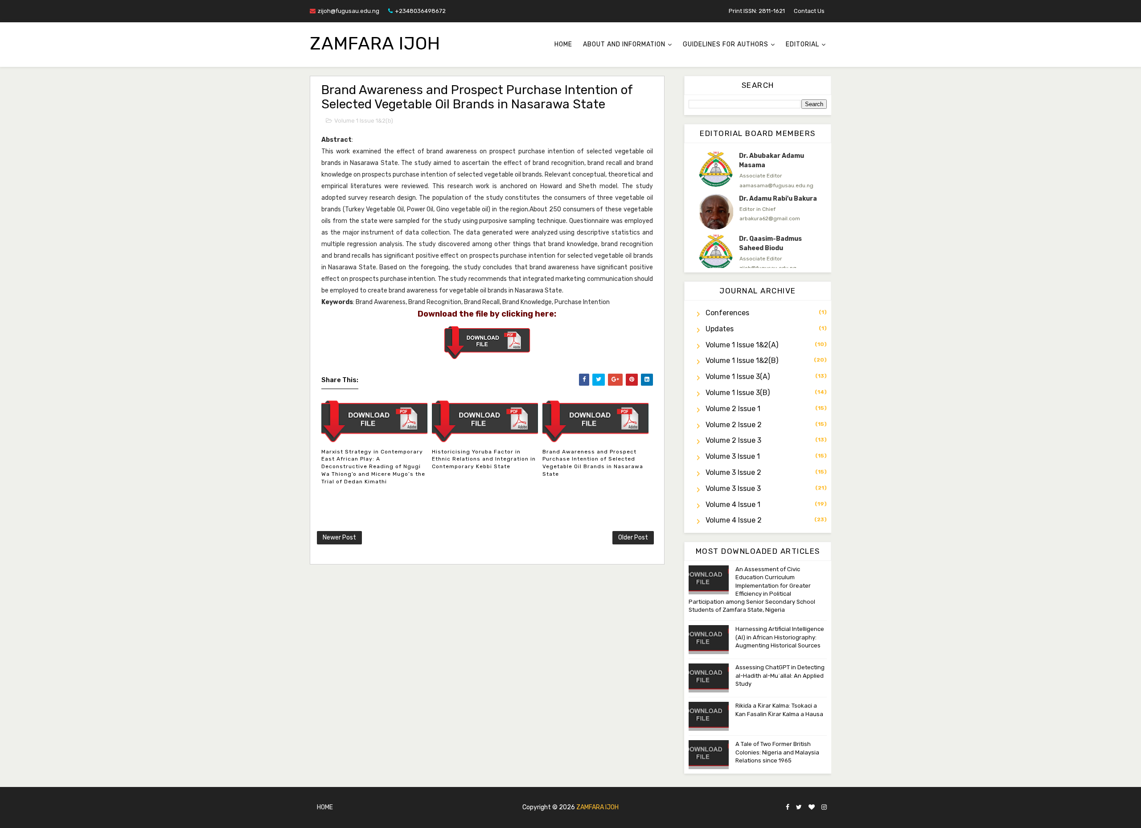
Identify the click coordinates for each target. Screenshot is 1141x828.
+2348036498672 (420, 11)
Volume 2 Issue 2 (734, 424)
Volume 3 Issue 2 (733, 472)
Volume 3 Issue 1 (733, 456)
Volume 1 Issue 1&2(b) (363, 120)
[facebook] (788, 807)
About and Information (624, 44)
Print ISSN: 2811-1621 (757, 11)
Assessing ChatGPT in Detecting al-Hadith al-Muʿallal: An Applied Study (780, 675)
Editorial (802, 44)
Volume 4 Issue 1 (733, 504)
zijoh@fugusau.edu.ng (348, 11)
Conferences (727, 313)
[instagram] (824, 807)
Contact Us (809, 11)
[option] (758, 170)
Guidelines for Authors (725, 44)
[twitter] (799, 807)
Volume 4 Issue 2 (734, 520)
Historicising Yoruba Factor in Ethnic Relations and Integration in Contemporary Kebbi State (484, 459)
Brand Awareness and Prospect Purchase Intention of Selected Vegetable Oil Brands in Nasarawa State (592, 463)
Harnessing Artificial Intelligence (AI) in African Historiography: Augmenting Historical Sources (779, 637)
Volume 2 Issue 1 (733, 408)
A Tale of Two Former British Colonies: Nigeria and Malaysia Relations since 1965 (777, 752)
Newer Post (339, 537)
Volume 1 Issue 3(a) (738, 376)
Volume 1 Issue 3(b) (738, 392)
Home (563, 44)
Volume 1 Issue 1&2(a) (742, 345)
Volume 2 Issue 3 (733, 440)
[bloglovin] (811, 807)
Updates (720, 329)
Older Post (633, 537)
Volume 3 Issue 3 (733, 488)
